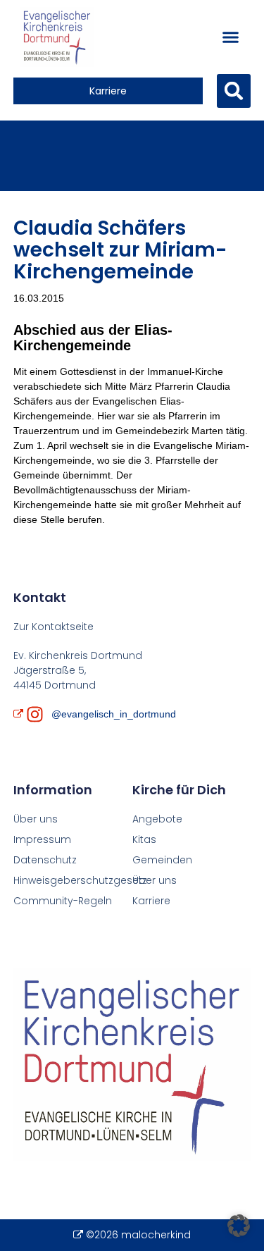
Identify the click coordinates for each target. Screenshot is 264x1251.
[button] (231, 37)
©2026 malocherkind (138, 1235)
